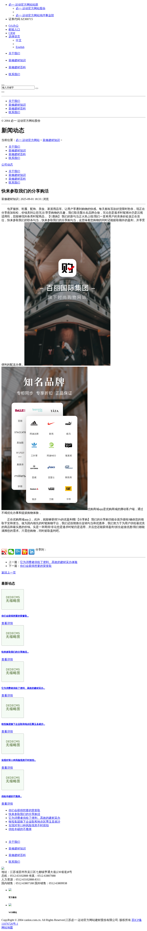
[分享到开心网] (25, 552)
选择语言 (14, 36)
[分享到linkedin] (31, 552)
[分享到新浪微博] (4, 552)
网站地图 (7, 927)
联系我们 (14, 74)
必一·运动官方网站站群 (23, 4)
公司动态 (7, 164)
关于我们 (14, 53)
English (20, 47)
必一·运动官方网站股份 (30, 8)
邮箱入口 (14, 29)
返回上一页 (8, 572)
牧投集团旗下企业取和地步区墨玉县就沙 (34, 821)
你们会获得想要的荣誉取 (36, 565)
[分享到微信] (11, 552)
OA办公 (14, 25)
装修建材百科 (17, 67)
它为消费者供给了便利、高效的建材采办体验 (48, 562)
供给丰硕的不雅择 (20, 829)
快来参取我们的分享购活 (24, 814)
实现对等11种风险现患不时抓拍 (29, 825)
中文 (19, 40)
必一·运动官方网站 (28, 140)
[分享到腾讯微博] (18, 552)
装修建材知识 (17, 60)
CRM (12, 33)
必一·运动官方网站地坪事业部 (35, 15)
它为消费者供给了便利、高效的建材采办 (34, 817)
